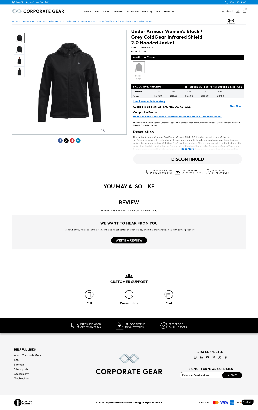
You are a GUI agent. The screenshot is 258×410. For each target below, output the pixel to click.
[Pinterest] (213, 357)
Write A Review (129, 240)
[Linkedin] (201, 357)
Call (89, 303)
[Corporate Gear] (129, 364)
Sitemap (19, 364)
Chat (168, 303)
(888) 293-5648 (237, 2)
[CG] (38, 11)
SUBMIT (232, 375)
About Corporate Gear (27, 355)
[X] (219, 357)
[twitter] (66, 140)
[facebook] (60, 140)
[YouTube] (207, 357)
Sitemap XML (22, 369)
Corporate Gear (113, 402)
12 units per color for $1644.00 (212, 87)
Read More (187, 148)
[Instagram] (195, 357)
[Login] (237, 11)
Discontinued (187, 159)
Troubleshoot (22, 378)
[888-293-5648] (89, 294)
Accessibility (21, 373)
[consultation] (129, 294)
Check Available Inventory (149, 101)
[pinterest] (72, 140)
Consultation (129, 303)
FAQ (16, 360)
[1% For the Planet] (23, 402)
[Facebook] (225, 357)
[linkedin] (78, 140)
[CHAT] (169, 294)
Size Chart (236, 106)
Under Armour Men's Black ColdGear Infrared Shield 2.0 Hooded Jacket (177, 116)
